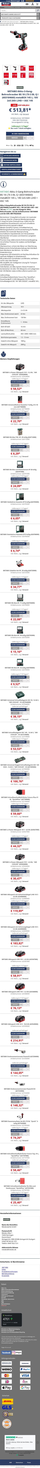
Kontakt (3, 1297)
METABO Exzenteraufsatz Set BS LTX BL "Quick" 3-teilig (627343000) (19, 1122)
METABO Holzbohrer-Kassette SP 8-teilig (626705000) (20, 502)
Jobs (2, 1301)
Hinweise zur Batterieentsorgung (10, 1329)
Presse (29, 1462)
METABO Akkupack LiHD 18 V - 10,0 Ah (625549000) (19, 1024)
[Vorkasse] (25, 1365)
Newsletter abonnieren (7, 1299)
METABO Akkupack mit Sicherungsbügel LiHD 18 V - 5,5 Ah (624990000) (20, 928)
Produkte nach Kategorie (11, 18)
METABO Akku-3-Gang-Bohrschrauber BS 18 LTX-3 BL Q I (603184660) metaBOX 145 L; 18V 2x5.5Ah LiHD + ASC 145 (19, 23)
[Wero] (6, 1371)
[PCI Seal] (6, 1428)
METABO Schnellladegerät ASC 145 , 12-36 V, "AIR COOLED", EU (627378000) (20, 734)
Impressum (4, 1294)
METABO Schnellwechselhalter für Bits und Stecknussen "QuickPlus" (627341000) (20, 1187)
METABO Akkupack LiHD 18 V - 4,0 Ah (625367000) (20, 959)
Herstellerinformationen (11, 169)
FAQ (2, 1302)
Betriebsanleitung (8, 1274)
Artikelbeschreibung (11, 156)
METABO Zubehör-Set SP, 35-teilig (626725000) (19, 571)
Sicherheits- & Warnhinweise (12, 174)
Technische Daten (10, 160)
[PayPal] (25, 1371)
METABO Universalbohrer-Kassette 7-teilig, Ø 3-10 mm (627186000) (19, 406)
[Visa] (25, 1377)
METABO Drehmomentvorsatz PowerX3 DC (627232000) (20, 1090)
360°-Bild (5, 1267)
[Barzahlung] (6, 1365)
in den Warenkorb (20, 134)
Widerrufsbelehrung (7, 1291)
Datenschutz (19, 1462)
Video (4, 1269)
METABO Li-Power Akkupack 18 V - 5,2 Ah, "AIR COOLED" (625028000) (20, 373)
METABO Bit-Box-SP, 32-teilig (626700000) (20, 668)
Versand (26, 114)
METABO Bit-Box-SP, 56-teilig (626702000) (20, 635)
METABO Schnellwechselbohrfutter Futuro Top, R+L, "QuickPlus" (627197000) (19, 1155)
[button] (27, 3)
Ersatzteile (5, 1276)
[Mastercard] (6, 1377)
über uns (3, 1288)
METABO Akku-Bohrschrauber (10, 21)
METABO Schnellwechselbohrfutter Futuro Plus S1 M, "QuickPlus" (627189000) (19, 798)
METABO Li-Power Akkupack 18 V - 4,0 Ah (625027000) (19, 830)
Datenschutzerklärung (7, 1293)
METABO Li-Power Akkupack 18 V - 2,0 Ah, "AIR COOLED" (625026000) (20, 863)
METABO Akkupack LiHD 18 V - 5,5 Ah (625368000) (20, 992)
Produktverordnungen (10, 1272)
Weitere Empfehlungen (12, 165)
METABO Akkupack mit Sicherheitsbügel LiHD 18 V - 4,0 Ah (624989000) (20, 895)
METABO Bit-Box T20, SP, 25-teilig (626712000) (19, 437)
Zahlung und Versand (7, 1296)
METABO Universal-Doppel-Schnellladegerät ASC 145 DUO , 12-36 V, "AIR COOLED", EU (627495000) (20, 766)
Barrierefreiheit (5, 1304)
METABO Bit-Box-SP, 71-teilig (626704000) (20, 603)
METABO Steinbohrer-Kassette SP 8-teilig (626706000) (19, 534)
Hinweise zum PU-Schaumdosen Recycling (13, 1332)
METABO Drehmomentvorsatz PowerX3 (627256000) (20, 1056)
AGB (10, 1462)
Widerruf (3, 1305)
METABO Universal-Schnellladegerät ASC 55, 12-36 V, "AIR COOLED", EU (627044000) (20, 701)
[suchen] (37, 10)
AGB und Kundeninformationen (10, 1289)
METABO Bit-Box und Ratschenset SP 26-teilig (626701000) (19, 471)
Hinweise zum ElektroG (7, 1330)
